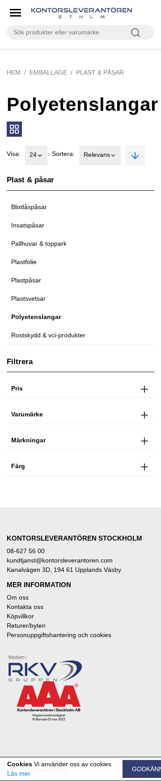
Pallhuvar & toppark (39, 243)
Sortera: (63, 153)
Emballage (48, 72)
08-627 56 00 (26, 550)
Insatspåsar (27, 225)
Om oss (18, 597)
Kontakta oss (25, 606)
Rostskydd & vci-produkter (48, 335)
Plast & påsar (100, 72)
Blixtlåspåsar (29, 206)
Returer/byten (26, 625)
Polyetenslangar (36, 316)
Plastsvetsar (28, 298)
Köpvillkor (20, 616)
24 (33, 154)
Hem (14, 72)
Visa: (14, 153)
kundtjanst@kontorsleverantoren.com (60, 560)
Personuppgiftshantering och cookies (59, 634)
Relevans (97, 154)
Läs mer (18, 773)
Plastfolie (24, 261)
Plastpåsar (26, 280)
